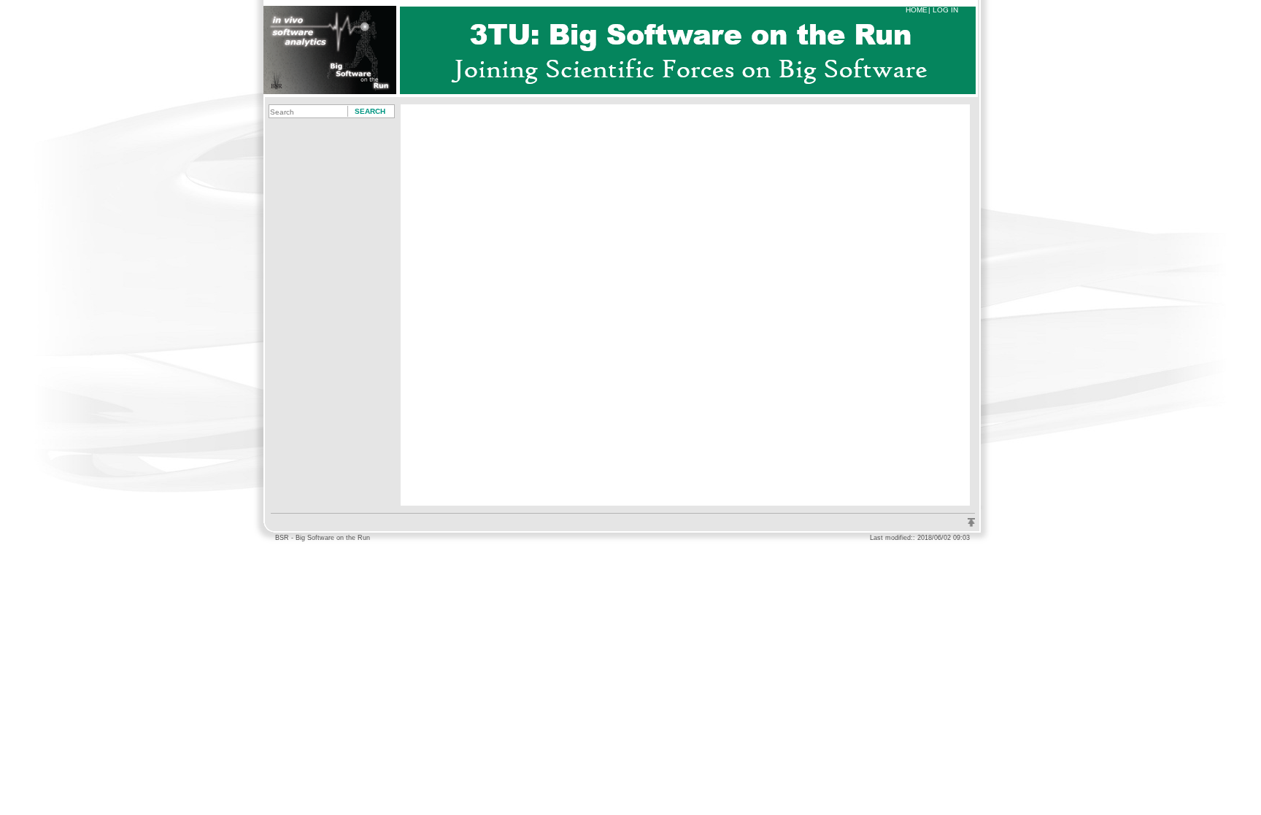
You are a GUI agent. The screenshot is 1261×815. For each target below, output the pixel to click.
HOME (917, 10)
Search (370, 111)
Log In (945, 10)
